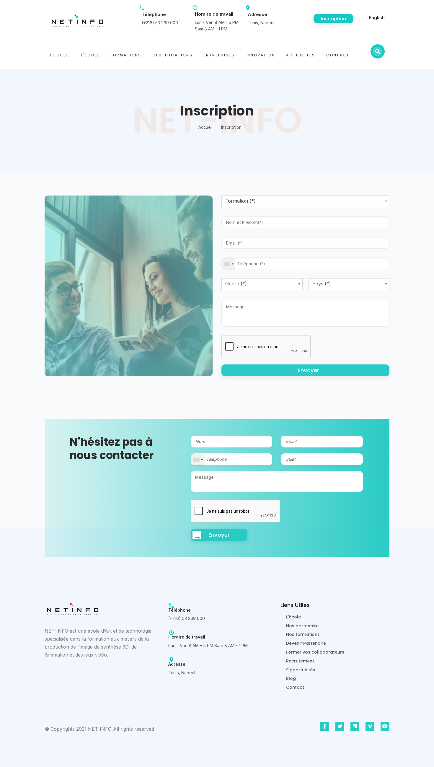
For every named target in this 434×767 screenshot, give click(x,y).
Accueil (59, 55)
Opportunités (300, 670)
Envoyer (308, 370)
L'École (90, 55)
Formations (125, 55)
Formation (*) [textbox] (240, 201)
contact (338, 55)
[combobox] (305, 201)
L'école (293, 617)
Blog (291, 678)
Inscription (333, 19)
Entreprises (219, 55)
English (377, 17)
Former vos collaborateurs (315, 652)
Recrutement (300, 661)
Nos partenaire (302, 626)
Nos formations (303, 634)
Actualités (300, 55)
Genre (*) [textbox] (236, 283)
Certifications (172, 55)
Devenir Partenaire (306, 643)
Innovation (260, 55)
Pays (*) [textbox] (321, 283)
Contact (295, 687)
